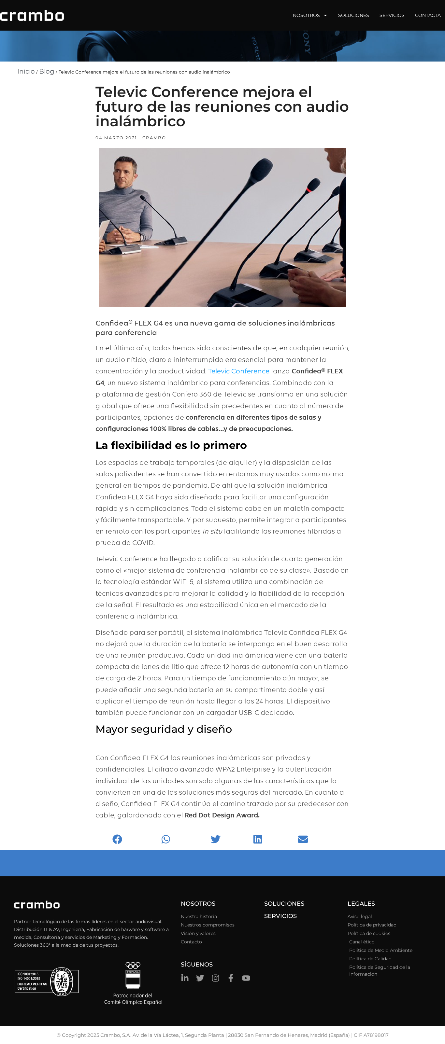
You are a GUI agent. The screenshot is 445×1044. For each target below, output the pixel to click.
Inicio (26, 71)
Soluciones (353, 15)
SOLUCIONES (284, 903)
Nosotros (306, 15)
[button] (135, 839)
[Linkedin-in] (185, 978)
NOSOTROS (198, 903)
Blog (46, 71)
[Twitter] (200, 978)
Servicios (392, 15)
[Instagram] (215, 978)
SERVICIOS (280, 916)
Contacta (428, 15)
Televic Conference (238, 371)
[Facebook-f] (231, 978)
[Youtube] (246, 978)
